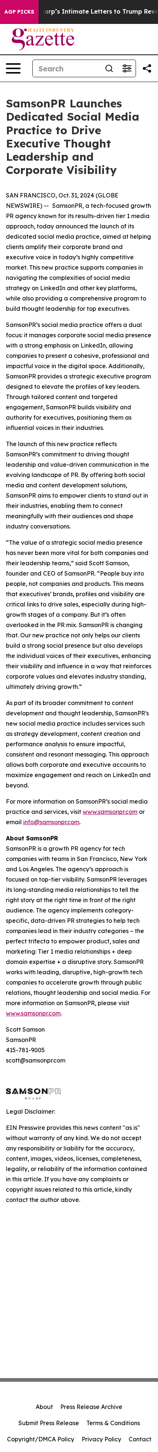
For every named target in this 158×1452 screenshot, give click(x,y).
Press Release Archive (91, 1406)
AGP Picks (19, 11)
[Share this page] (147, 68)
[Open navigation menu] (13, 68)
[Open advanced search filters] (127, 68)
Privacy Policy (101, 1439)
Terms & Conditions (113, 1423)
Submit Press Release (48, 1423)
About (44, 1406)
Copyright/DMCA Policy (40, 1439)
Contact (140, 1439)
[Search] (109, 68)
